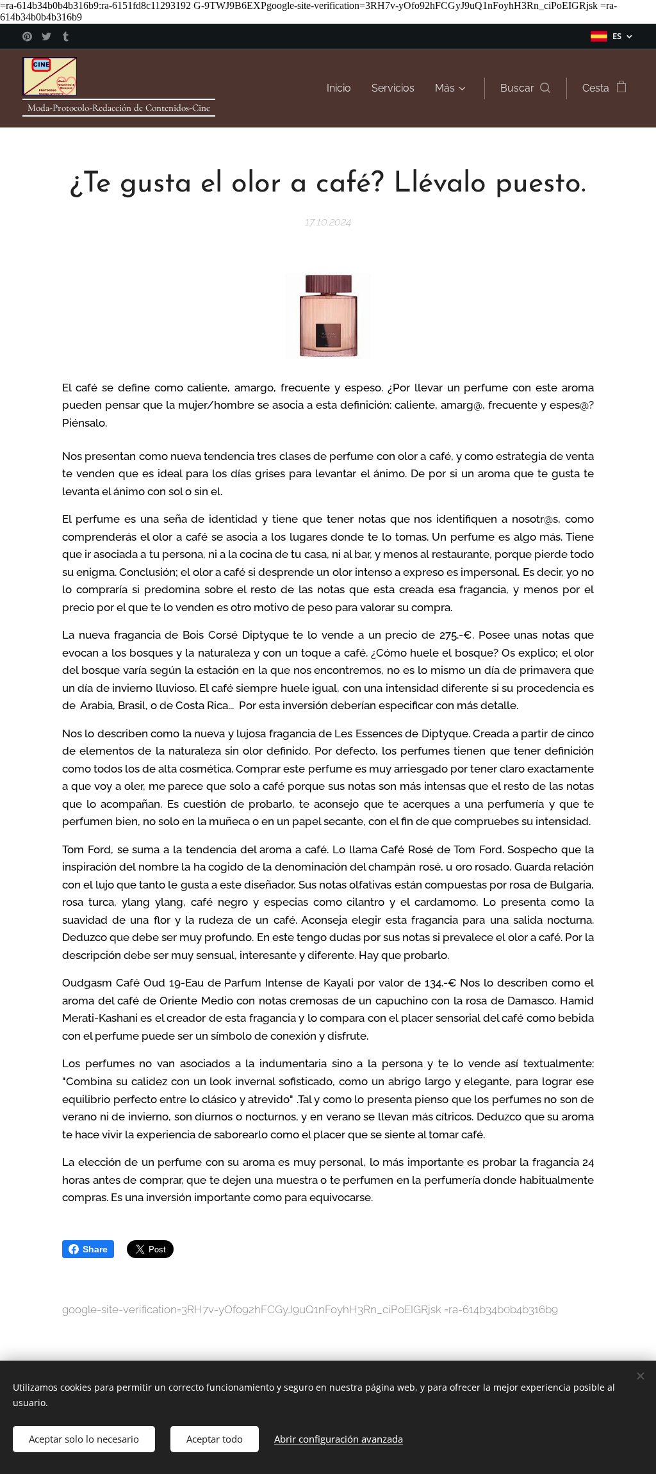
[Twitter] (46, 36)
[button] (525, 88)
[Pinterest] (27, 36)
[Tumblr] (66, 36)
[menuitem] (342, 88)
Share (95, 1249)
